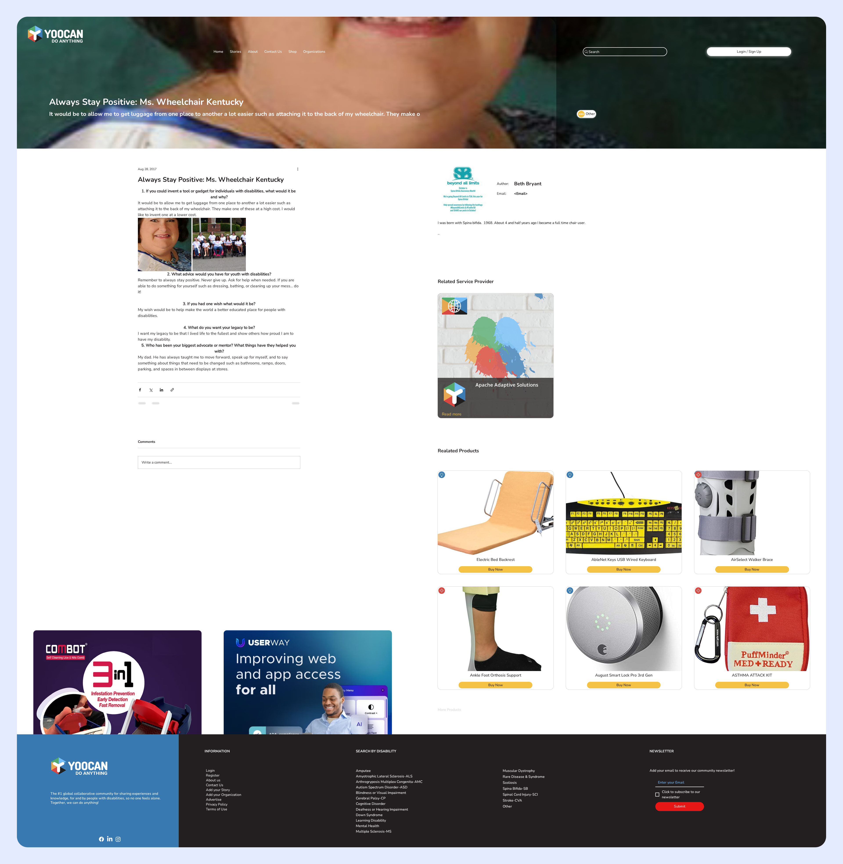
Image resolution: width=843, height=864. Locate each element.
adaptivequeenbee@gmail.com (539, 193)
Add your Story (218, 790)
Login (210, 770)
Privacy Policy (217, 804)
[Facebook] (101, 839)
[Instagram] (118, 839)
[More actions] (297, 169)
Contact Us (214, 785)
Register (213, 775)
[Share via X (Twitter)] (151, 390)
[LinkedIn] (109, 839)
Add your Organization (223, 794)
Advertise (214, 799)
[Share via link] (172, 390)
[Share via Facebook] (140, 390)
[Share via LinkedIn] (161, 390)
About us (213, 780)
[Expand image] (164, 244)
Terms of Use (217, 809)
